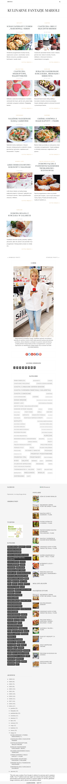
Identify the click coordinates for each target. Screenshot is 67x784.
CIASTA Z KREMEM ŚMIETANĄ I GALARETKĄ (32, 390)
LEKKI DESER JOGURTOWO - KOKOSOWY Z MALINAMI (19, 166)
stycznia (13, 771)
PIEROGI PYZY (19, 447)
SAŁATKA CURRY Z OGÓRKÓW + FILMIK (46, 514)
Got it (39, 783)
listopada (13, 710)
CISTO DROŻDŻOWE (20, 396)
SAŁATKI (25, 461)
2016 (10, 703)
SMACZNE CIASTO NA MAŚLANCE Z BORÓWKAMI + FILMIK (48, 573)
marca (12, 730)
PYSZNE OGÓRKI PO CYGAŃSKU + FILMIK (46, 522)
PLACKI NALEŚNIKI (46, 447)
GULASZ (17, 415)
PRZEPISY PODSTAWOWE (41, 454)
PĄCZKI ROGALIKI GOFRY (47, 161)
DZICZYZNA (17, 412)
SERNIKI (34, 460)
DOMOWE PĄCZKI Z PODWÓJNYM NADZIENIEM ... (20, 763)
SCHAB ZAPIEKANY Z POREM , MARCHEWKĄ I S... (19, 735)
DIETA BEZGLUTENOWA (45, 403)
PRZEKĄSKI (48, 450)
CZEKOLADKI (49, 396)
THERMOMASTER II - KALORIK (24, 469)
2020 (10, 694)
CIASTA (50, 380)
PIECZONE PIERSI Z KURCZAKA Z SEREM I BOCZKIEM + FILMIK (46, 621)
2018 (10, 698)
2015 (10, 706)
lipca (12, 720)
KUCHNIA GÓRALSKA (46, 424)
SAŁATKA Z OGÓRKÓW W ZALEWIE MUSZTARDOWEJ (48, 539)
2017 (10, 701)
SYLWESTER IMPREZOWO (22, 464)
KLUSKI (50, 415)
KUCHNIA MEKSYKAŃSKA (21, 429)
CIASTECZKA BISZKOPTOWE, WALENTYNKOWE (19, 73)
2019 (10, 696)
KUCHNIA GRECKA (19, 426)
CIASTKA (47, 22)
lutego (12, 733)
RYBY (16, 461)
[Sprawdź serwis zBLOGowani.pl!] (45, 487)
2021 (10, 691)
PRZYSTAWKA (48, 457)
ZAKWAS (50, 472)
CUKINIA (35, 396)
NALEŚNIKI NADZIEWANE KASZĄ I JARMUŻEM (19, 119)
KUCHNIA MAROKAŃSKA (46, 426)
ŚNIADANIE (39, 464)
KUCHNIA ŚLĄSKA (47, 432)
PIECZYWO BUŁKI (46, 444)
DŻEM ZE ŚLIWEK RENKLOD (48, 496)
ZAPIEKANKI (19, 115)
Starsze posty (52, 257)
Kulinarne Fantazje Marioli (33, 10)
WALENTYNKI (19, 69)
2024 (10, 684)
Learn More (30, 783)
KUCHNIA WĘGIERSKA (20, 435)
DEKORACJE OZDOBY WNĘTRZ (44, 400)
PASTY (50, 441)
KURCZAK (47, 69)
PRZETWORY (35, 457)
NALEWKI (50, 438)
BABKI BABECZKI (19, 380)
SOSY (41, 460)
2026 (10, 679)
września (13, 715)
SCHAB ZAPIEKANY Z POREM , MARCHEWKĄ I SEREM (19, 27)
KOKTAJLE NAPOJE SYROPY (33, 418)
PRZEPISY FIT (17, 453)
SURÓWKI (47, 115)
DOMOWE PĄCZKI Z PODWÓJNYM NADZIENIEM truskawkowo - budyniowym (47, 167)
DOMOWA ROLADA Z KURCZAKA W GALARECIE (19, 214)
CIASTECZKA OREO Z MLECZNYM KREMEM (47, 27)
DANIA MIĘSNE (20, 400)
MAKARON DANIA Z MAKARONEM (25, 438)
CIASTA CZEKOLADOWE (44, 383)
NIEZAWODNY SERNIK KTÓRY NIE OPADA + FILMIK (48, 505)
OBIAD (15, 441)
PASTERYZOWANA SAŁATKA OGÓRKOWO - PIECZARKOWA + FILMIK (48, 531)
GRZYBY (49, 412)
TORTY (39, 469)
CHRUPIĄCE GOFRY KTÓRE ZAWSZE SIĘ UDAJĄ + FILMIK (48, 547)
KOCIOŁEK (17, 417)
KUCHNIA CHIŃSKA (19, 424)
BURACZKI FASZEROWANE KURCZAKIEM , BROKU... (18, 747)
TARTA (50, 463)
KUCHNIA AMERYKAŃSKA (45, 421)
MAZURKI (41, 438)
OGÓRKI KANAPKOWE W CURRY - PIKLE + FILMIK (47, 555)
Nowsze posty (14, 257)
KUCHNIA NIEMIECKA (47, 429)
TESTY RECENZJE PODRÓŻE (22, 466)
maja (12, 725)
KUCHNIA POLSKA (20, 432)
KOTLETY (19, 22)
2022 (10, 689)
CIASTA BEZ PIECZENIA (21, 383)
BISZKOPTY (36, 380)
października (14, 713)
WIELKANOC (29, 473)
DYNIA (50, 409)
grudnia (13, 708)
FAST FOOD (29, 412)
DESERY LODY (19, 161)
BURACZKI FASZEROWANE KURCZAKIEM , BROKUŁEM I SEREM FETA (47, 73)
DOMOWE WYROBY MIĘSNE (23, 409)
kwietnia (13, 728)
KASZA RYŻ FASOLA (38, 415)
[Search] (59, 1)
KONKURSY (11, 592)
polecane (17, 450)
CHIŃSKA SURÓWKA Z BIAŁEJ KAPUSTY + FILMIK (47, 119)
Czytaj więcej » (27, 62)
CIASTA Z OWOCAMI (22, 393)
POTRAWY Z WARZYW (32, 450)
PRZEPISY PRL (20, 457)
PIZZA (32, 447)
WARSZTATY (17, 472)
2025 (10, 681)
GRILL (40, 412)
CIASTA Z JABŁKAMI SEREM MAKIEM (29, 387)
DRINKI (40, 409)
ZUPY (28, 476)
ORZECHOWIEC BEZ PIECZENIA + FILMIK (46, 662)
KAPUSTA (26, 415)
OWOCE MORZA (32, 441)
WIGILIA (41, 473)
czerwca (13, 723)
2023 (10, 686)
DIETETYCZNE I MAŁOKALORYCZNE (26, 406)
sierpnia (13, 718)
